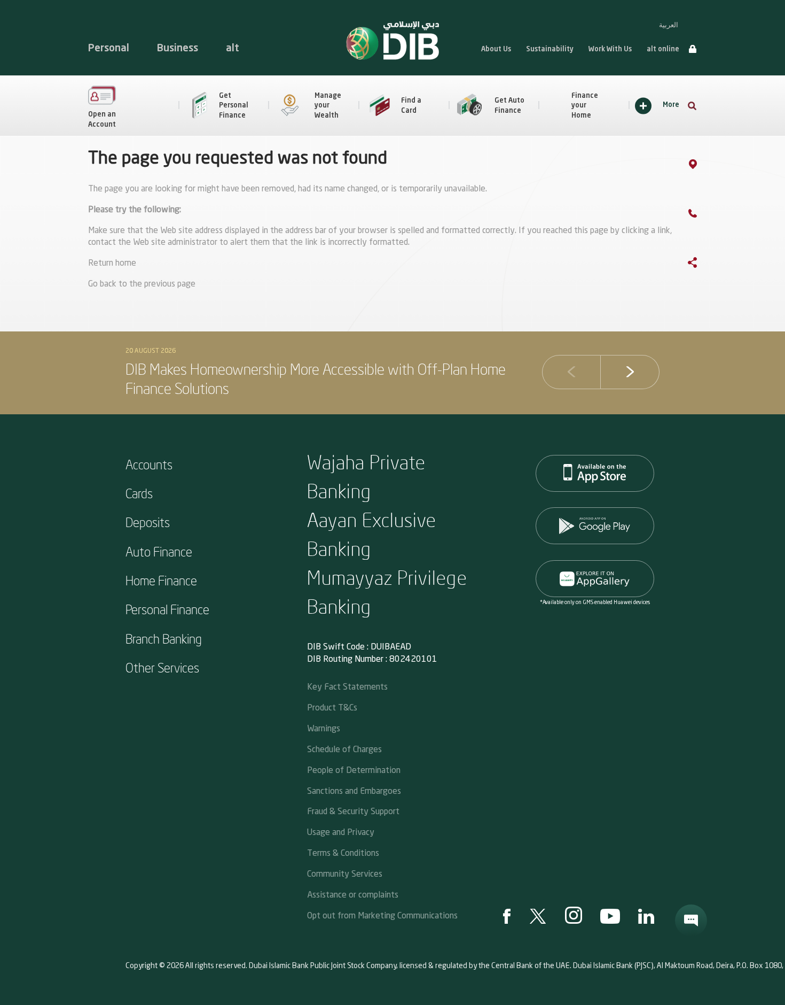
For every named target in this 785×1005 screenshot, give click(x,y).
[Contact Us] (703, 215)
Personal (108, 48)
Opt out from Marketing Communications (382, 915)
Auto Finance (158, 551)
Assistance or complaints (352, 894)
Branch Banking (163, 638)
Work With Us (610, 49)
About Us (496, 49)
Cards (139, 493)
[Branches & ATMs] (703, 166)
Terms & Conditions (343, 852)
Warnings (323, 728)
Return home (112, 263)
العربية (668, 25)
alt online (663, 49)
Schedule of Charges (344, 749)
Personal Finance (167, 609)
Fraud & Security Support (353, 811)
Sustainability (550, 49)
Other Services (162, 667)
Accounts (148, 464)
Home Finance (161, 580)
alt (232, 48)
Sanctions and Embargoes (354, 790)
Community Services (344, 873)
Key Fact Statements (347, 686)
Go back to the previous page (141, 284)
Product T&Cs (332, 707)
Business (177, 48)
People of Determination (354, 769)
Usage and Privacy (340, 831)
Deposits (147, 522)
